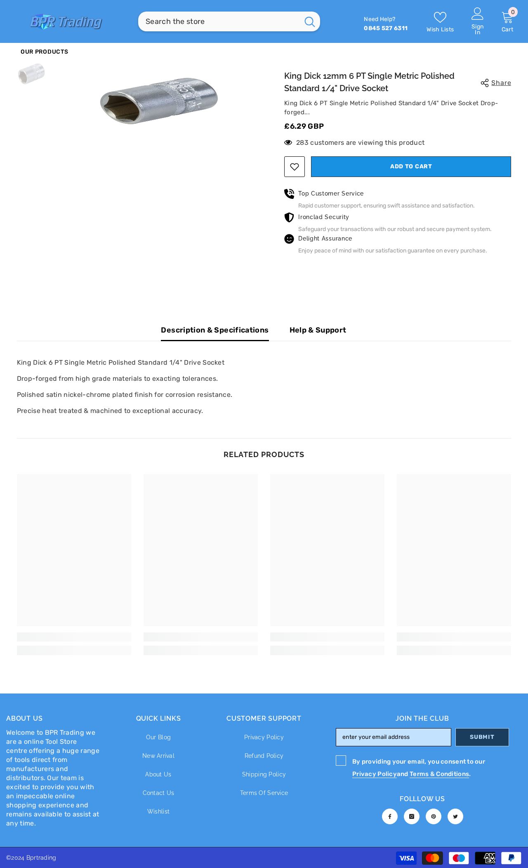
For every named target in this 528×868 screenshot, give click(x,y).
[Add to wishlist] (294, 166)
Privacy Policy (374, 774)
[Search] (229, 21)
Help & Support (318, 330)
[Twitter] (455, 816)
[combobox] (218, 21)
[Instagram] (412, 816)
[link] (74, 637)
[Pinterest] (433, 816)
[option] (159, 101)
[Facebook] (390, 816)
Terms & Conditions (439, 774)
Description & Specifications (215, 330)
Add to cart (411, 166)
